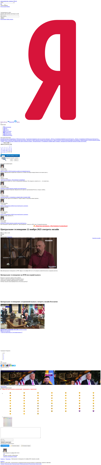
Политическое (32, 463)
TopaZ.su (3, 459)
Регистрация (3, 6)
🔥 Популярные (5, 445)
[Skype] (15, 365)
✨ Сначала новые (15, 445)
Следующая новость (16, 332)
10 (1, 148)
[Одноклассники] (3, 365)
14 (8, 148)
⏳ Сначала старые (25, 445)
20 (6, 150)
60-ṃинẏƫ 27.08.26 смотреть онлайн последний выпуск (13, 188)
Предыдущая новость (7, 332)
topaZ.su (2, 461)
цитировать (10, 456)
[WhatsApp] (11, 365)
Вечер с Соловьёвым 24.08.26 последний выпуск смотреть (14, 205)
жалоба (15, 456)
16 (11, 148)
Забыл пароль (10, 19)
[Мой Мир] (13, 365)
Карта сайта (38, 463)
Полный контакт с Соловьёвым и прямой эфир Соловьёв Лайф (15, 197)
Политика (9, 236)
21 (8, 150)
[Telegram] (5, 365)
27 (6, 151)
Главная (2, 463)
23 (11, 150)
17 (1, 150)
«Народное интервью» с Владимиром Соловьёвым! (13, 179)
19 (4, 150)
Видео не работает (6, 331)
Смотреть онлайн (96, 238)
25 (3, 151)
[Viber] (9, 365)
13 (6, 148)
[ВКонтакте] (1, 365)
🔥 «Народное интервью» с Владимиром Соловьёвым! (50, 226)
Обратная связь (8, 463)
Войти (8, 6)
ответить (5, 456)
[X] (7, 365)
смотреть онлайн (14, 329)
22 (9, 150)
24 (1, 151)
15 (9, 148)
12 (4, 148)
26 (4, 151)
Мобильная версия (24, 463)
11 (3, 148)
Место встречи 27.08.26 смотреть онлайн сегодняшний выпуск (15, 171)
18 (3, 150)
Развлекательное (16, 463)
